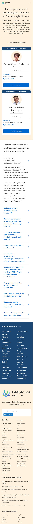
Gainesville (6, 367)
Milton (19, 343)
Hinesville (6, 373)
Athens (5, 334)
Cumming (5, 356)
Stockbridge (21, 370)
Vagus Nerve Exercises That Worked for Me (13, 505)
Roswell (20, 354)
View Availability (16, 85)
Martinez (20, 340)
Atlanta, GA (6, 120)
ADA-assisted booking (23, 449)
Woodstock (21, 379)
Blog (18, 428)
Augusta (5, 340)
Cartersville (6, 348)
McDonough (26, 20)
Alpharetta (6, 331)
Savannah (20, 359)
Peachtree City (22, 348)
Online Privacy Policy (22, 440)
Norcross (20, 345)
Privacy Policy (20, 437)
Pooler (19, 351)
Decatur (5, 359)
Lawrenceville (22, 331)
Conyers (5, 354)
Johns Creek (7, 376)
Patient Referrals (21, 423)
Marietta (20, 337)
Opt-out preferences (22, 466)
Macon (19, 334)
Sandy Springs (22, 356)
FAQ (18, 435)
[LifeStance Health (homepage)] (6, 3)
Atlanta (5, 337)
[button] (7, 428)
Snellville (20, 365)
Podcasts (19, 426)
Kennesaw (6, 379)
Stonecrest (21, 373)
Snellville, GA (7, 74)
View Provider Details (16, 67)
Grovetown (6, 370)
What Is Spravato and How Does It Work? (13, 486)
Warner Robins (22, 376)
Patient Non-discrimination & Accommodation (21, 445)
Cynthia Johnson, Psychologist (16, 64)
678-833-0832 (9, 78)
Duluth (4, 362)
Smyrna (20, 362)
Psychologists (7, 20)
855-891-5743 (9, 124)
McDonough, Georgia (11, 170)
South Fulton (22, 367)
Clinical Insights (21, 430)
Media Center (20, 433)
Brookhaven (6, 343)
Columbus (6, 351)
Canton (5, 345)
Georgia (16, 20)
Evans (4, 365)
